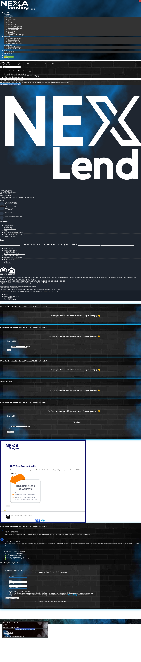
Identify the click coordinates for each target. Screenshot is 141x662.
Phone (11, 584)
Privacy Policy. (72, 595)
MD (79, 245)
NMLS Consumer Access (11, 250)
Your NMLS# (14, 587)
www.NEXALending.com (8, 192)
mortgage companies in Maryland (90, 245)
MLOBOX (55, 291)
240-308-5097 (8, 212)
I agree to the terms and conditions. (19, 591)
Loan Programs (8, 225)
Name (11, 576)
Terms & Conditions (10, 236)
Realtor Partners (9, 259)
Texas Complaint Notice (11, 255)
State (12, 345)
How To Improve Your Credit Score (15, 234)
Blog (5, 230)
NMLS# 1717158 (9, 252)
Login (5, 261)
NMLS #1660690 (5, 194)
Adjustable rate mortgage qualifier (49, 244)
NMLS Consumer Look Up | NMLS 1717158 (21, 515)
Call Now (33, 9)
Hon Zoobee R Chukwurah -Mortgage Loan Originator (25, 291)
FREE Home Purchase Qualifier (13, 232)
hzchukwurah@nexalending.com (13, 216)
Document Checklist (10, 229)
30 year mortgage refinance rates (10, 245)
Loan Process (8, 227)
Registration (7, 263)
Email (11, 580)
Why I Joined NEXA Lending (13, 257)
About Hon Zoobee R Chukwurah (14, 254)
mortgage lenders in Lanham (109, 245)
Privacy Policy (8, 248)
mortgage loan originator (126, 245)
